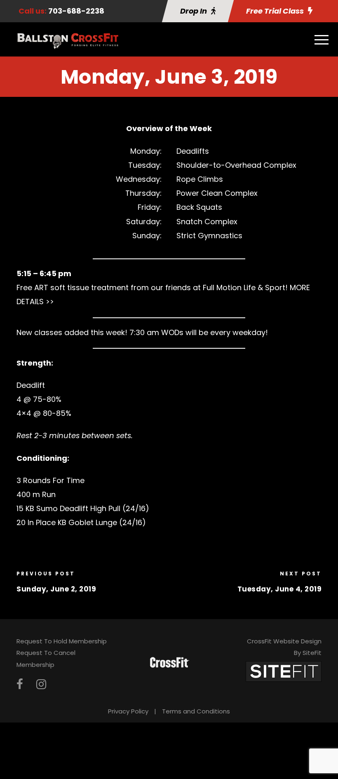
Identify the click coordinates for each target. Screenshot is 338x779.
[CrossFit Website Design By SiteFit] (284, 670)
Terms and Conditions (196, 711)
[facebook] (19, 684)
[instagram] (41, 684)
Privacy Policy (128, 711)
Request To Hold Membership (61, 641)
